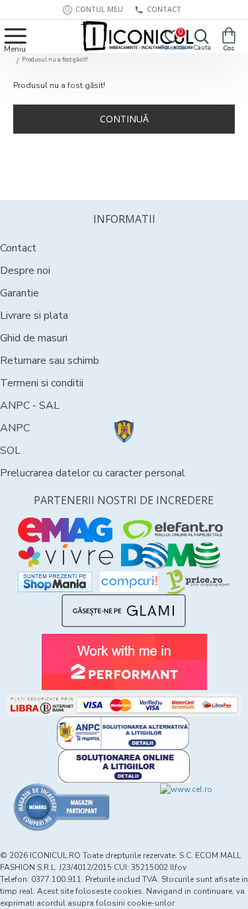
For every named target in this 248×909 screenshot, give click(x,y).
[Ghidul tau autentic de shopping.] (129, 582)
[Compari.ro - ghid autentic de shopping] (62, 807)
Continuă (124, 118)
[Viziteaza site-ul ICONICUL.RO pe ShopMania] (55, 582)
